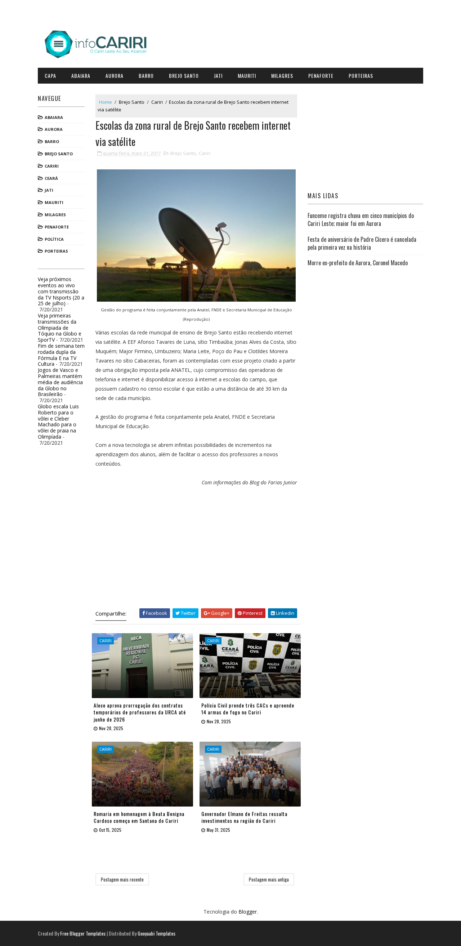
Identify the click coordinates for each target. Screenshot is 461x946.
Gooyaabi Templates (156, 933)
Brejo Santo (184, 75)
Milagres (282, 75)
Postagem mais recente (122, 879)
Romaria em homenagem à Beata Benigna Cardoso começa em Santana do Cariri (139, 817)
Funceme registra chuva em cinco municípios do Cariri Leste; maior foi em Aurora (361, 219)
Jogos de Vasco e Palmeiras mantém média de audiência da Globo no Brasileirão (60, 382)
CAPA (50, 75)
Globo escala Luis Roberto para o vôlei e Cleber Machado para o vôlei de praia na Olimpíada (58, 421)
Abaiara (80, 75)
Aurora (115, 75)
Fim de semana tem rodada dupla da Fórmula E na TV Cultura (61, 354)
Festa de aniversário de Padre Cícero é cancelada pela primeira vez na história (362, 243)
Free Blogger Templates (83, 933)
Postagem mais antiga (269, 879)
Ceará (51, 178)
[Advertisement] (196, 547)
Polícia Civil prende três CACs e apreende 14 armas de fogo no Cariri (247, 708)
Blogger (247, 911)
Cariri (52, 166)
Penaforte (321, 75)
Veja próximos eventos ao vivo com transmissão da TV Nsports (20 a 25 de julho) (61, 291)
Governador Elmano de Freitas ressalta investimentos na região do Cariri (244, 817)
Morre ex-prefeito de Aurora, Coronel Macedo (358, 262)
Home (105, 102)
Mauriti (247, 75)
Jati (218, 75)
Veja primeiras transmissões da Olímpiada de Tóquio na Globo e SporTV (59, 327)
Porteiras (361, 75)
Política (54, 239)
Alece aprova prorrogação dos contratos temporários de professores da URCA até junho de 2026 (140, 712)
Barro (146, 75)
